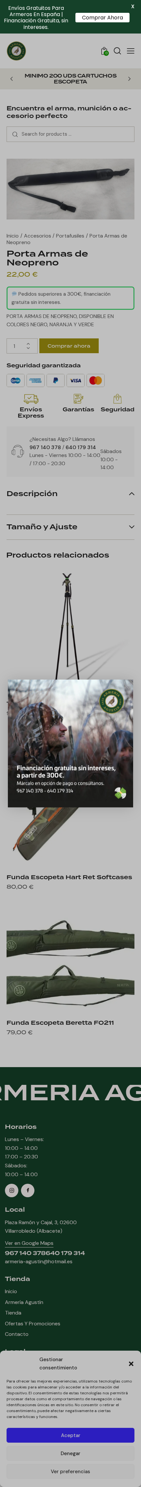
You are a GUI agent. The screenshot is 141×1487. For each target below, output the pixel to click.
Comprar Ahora (102, 17)
